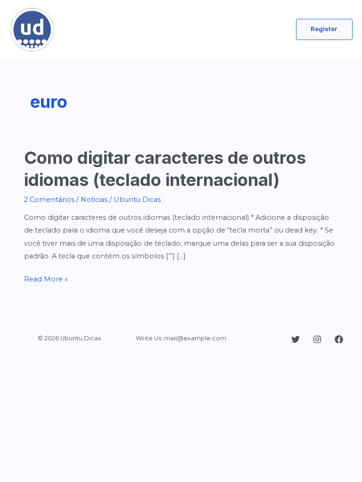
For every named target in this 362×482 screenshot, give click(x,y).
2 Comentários (49, 199)
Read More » (46, 280)
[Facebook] (339, 339)
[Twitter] (295, 339)
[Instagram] (317, 339)
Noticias (94, 199)
